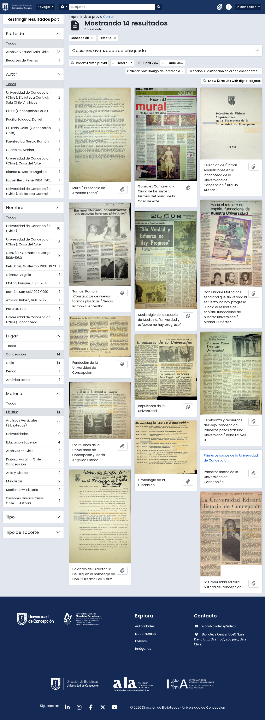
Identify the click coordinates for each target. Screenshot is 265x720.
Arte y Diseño (33, 473)
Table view (174, 63)
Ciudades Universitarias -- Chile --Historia (33, 501)
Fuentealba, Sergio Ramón (33, 142)
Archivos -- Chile (33, 451)
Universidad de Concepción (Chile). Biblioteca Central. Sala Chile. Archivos (33, 97)
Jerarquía (124, 63)
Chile (33, 363)
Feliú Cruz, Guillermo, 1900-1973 (33, 267)
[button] (219, 7)
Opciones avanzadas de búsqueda (109, 50)
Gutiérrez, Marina (33, 150)
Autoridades (145, 626)
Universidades (33, 434)
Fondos (141, 641)
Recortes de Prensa (33, 61)
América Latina (33, 380)
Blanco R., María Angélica (33, 172)
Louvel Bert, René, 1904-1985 (33, 181)
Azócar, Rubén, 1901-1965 (33, 301)
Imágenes (143, 648)
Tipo (10, 517)
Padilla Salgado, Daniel (33, 120)
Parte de (15, 33)
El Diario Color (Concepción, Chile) (33, 130)
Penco (33, 372)
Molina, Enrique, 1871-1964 (33, 284)
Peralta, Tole (33, 309)
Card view (150, 63)
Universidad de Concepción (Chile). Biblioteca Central (33, 191)
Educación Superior (33, 443)
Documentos (145, 633)
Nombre (14, 207)
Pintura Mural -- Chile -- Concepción (33, 462)
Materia (14, 393)
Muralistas (33, 482)
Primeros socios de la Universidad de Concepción (231, 458)
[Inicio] (19, 7)
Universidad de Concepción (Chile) (33, 228)
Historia (33, 413)
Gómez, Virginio (33, 275)
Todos (11, 43)
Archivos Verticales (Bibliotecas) (33, 423)
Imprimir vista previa (91, 63)
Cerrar (108, 16)
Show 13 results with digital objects (234, 81)
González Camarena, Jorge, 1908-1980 (33, 255)
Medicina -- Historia (33, 490)
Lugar (12, 336)
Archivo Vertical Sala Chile (33, 53)
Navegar (44, 7)
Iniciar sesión (247, 7)
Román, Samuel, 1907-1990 (33, 292)
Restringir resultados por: (33, 19)
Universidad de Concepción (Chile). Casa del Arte (33, 161)
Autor (11, 74)
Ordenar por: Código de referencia (154, 71)
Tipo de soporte (22, 532)
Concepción (33, 355)
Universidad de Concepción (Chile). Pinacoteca (33, 320)
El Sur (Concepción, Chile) (33, 112)
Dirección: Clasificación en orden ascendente (223, 71)
